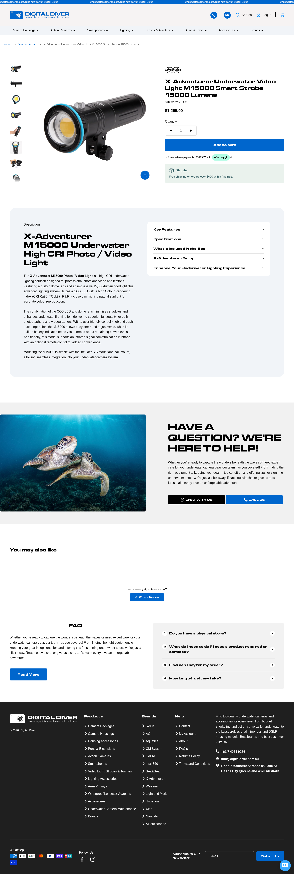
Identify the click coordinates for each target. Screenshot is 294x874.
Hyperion (152, 801)
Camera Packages (101, 726)
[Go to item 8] (16, 180)
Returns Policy (189, 756)
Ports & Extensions (101, 748)
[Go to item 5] (16, 132)
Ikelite (150, 726)
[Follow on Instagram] (93, 859)
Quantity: (171, 121)
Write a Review (151, 598)
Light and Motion (157, 793)
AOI (148, 733)
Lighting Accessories (102, 778)
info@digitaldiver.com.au (240, 759)
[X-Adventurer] (224, 70)
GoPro (150, 756)
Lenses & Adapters (157, 30)
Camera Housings (23, 30)
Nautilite (152, 816)
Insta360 (152, 763)
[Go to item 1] (16, 69)
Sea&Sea (153, 771)
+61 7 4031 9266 (233, 751)
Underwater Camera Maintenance (112, 809)
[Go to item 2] (16, 84)
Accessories (227, 30)
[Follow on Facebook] (82, 859)
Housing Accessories (103, 741)
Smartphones (96, 30)
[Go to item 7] (16, 164)
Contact (184, 726)
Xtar (149, 809)
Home (6, 44)
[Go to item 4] (16, 116)
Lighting (125, 30)
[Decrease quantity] (171, 130)
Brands (255, 30)
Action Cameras (61, 30)
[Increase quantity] (190, 130)
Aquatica (152, 741)
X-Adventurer (26, 44)
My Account (187, 733)
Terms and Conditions (194, 763)
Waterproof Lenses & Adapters (109, 793)
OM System (154, 748)
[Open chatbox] (285, 865)
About (183, 741)
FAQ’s (183, 748)
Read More (28, 674)
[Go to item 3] (16, 100)
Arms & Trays (194, 30)
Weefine (152, 786)
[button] (208, 229)
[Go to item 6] (16, 148)
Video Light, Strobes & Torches (110, 771)
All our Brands (156, 824)
